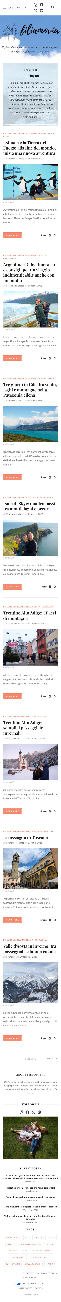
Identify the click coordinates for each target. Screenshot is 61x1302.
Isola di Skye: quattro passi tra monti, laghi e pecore (29, 506)
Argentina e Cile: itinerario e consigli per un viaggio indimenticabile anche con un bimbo (29, 272)
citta (6, 136)
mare (10, 1244)
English (21, 7)
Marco (21, 158)
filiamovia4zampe (14, 607)
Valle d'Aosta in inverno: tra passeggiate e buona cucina (29, 948)
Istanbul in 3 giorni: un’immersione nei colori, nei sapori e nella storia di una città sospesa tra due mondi (30, 1177)
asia (25, 1251)
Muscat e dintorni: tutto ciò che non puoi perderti (30, 1187)
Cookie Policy (30, 1277)
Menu (10, 8)
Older (51, 1058)
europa (35, 497)
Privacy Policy (30, 1273)
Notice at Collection (30, 1288)
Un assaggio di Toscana (25, 837)
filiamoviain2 (12, 1237)
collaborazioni (34, 1264)
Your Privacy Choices (33, 1284)
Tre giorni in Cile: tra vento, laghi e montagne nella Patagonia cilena (30, 390)
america (35, 133)
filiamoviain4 (12, 1264)
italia (29, 607)
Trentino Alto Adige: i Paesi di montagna (29, 615)
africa (51, 1264)
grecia (49, 1244)
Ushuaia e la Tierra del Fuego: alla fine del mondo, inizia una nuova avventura (29, 148)
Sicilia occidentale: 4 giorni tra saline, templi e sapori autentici (30, 1217)
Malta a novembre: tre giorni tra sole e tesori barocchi (30, 1206)
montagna (47, 133)
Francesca (11, 158)
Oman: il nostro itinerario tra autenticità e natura (30, 1197)
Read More (12, 235)
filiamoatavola (38, 1257)
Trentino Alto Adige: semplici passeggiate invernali (23, 728)
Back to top (48, 1273)
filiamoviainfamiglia (16, 133)
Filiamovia (26, 1294)
